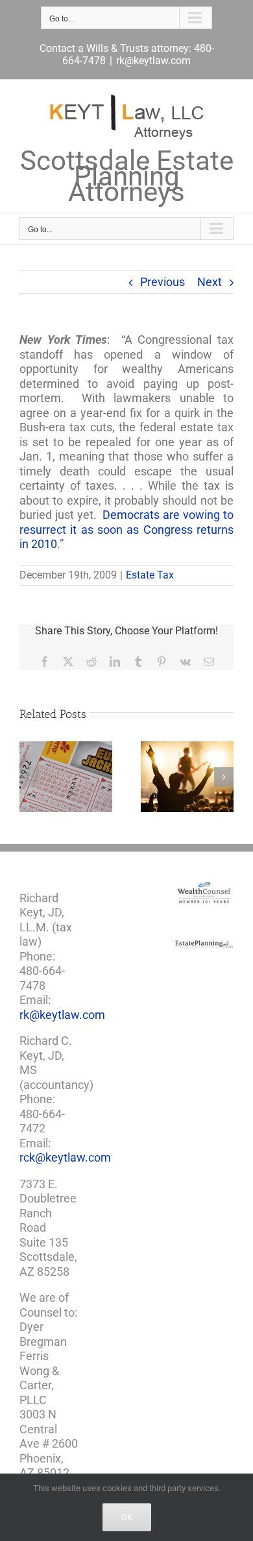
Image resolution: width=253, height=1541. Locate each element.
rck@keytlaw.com (65, 1157)
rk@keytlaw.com (153, 60)
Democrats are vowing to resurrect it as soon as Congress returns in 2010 (126, 529)
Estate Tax (150, 575)
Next (209, 282)
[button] (29, 777)
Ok (126, 1517)
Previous (162, 282)
